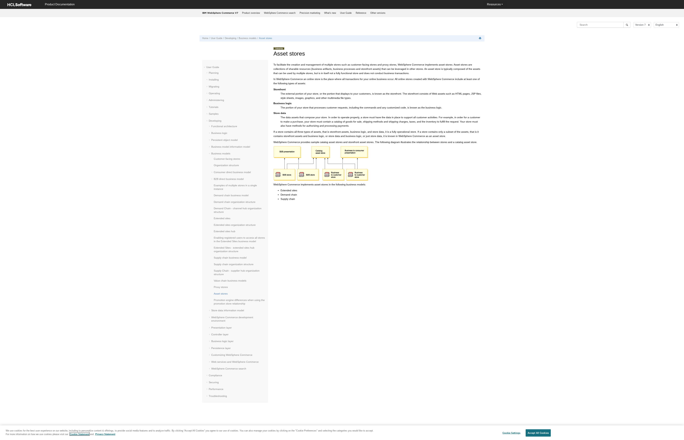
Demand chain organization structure (234, 202)
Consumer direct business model (232, 172)
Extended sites (222, 218)
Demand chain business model (231, 195)
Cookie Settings (511, 433)
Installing (214, 79)
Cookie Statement (79, 434)
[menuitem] (251, 13)
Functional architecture (224, 126)
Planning (214, 72)
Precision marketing (310, 13)
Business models (247, 38)
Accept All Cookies (538, 433)
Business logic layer (222, 341)
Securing (214, 382)
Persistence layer (221, 348)
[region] (342, 432)
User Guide (346, 13)
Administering (216, 100)
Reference (361, 13)
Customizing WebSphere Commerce (231, 354)
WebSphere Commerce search (280, 13)
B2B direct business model (229, 179)
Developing (230, 38)
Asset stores (265, 38)
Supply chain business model (230, 257)
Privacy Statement (105, 434)
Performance (216, 389)
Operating (214, 93)
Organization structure (226, 165)
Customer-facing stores (227, 158)
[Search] (626, 25)
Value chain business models (230, 280)
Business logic (219, 133)
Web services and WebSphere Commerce (235, 361)
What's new (330, 13)
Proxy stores (221, 287)
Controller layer (220, 334)
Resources (494, 4)
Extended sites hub (224, 231)
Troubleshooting (218, 396)
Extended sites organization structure (235, 224)
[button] (204, 67)
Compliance (215, 375)
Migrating (214, 86)
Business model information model (230, 146)
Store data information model (227, 310)
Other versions (377, 13)
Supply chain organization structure (233, 264)
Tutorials (213, 107)
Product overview (251, 13)
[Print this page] (480, 38)
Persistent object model (224, 140)
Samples (214, 113)
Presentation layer (221, 327)
